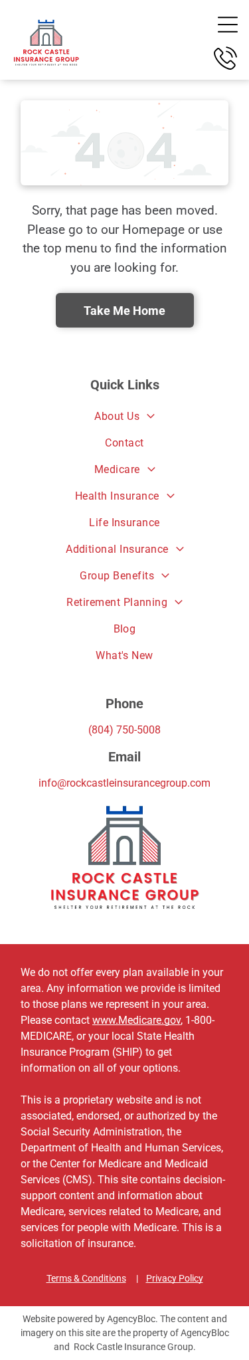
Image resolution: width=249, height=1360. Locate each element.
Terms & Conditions (86, 1278)
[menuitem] (124, 416)
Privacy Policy (174, 1278)
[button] (227, 25)
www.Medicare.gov (136, 1020)
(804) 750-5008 (124, 730)
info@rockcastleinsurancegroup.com (124, 783)
